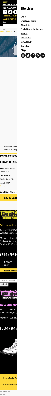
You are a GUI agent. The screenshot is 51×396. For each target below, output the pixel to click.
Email (7, 277)
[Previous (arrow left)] (1, 394)
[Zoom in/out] (1, 391)
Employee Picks (28, 21)
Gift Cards (26, 38)
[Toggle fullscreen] (4, 391)
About (13, 16)
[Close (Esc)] (9, 391)
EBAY (6, 265)
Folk (9, 31)
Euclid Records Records (32, 29)
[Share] (6, 391)
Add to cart (10, 198)
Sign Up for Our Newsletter (16, 271)
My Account (26, 42)
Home (2, 31)
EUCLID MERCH (9, 19)
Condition (4, 192)
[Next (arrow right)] (4, 394)
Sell (11, 4)
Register (25, 46)
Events (24, 34)
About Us (25, 25)
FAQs (23, 50)
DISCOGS (8, 262)
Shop (6, 4)
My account (10, 8)
